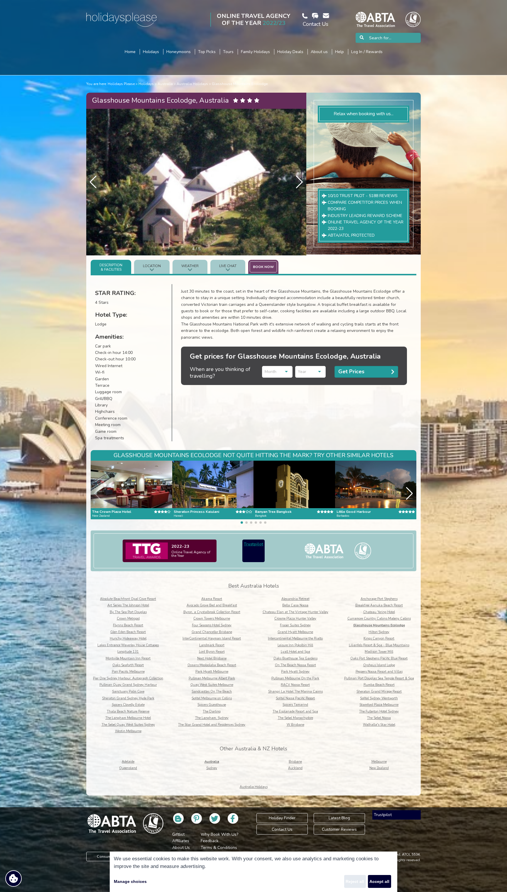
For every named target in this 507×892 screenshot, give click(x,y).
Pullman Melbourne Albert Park (212, 678)
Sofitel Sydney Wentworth (379, 698)
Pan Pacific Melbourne (128, 671)
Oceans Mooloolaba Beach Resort (211, 665)
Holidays (146, 84)
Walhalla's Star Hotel (379, 725)
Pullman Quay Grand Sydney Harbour (128, 685)
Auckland (295, 768)
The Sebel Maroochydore (295, 718)
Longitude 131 (128, 652)
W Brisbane (295, 725)
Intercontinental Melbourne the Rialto (295, 638)
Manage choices (130, 881)
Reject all (355, 881)
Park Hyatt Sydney (295, 671)
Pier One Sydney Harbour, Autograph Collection (128, 678)
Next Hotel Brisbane (212, 658)
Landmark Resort (211, 645)
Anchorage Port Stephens (379, 599)
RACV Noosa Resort (295, 685)
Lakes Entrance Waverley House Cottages (128, 645)
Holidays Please (121, 84)
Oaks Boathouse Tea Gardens (295, 658)
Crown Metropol (128, 618)
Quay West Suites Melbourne (211, 685)
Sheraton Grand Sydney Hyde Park (128, 698)
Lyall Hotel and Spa (295, 652)
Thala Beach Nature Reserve (128, 711)
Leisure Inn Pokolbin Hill (295, 645)
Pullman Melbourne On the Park (295, 678)
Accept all (379, 881)
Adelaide (128, 761)
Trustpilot (253, 544)
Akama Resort (211, 599)
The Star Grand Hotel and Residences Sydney (211, 725)
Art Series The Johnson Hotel (128, 605)
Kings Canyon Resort (379, 638)
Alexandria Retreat (295, 599)
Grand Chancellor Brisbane (212, 632)
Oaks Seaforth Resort (128, 665)
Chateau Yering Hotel (379, 612)
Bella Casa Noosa (295, 605)
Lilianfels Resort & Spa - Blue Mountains (379, 645)
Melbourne (379, 761)
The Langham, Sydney (212, 718)
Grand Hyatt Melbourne (295, 632)
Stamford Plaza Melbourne (378, 705)
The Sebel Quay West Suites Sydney (128, 725)
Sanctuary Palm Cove (128, 691)
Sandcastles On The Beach (212, 691)
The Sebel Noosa (379, 718)
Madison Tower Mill (379, 652)
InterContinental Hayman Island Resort (211, 638)
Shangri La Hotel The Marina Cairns (295, 691)
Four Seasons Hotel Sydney (211, 625)
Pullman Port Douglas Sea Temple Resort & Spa (379, 678)
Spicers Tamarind (295, 705)
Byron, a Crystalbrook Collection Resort (211, 612)
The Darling (212, 711)
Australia (165, 84)
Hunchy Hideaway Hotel (128, 638)
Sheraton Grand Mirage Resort (379, 691)
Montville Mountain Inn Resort (128, 658)
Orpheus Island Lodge (379, 665)
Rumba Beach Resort (379, 685)
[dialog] (253, 872)
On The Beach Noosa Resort (295, 665)
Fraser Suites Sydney (295, 625)
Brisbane (295, 761)
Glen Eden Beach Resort (128, 632)
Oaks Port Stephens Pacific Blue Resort (379, 658)
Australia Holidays (192, 84)
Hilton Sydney (379, 632)
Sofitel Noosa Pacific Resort (295, 698)
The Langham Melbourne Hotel (128, 718)
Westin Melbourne (128, 731)
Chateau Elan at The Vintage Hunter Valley (295, 612)
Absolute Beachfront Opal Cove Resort (128, 599)
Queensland (128, 768)
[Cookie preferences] (13, 878)
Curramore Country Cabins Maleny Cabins (379, 618)
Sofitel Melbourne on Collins (212, 698)
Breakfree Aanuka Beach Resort (379, 605)
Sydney (211, 768)
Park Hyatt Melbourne (211, 671)
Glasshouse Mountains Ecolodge (240, 84)
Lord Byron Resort (212, 652)
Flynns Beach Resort (128, 625)
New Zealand (379, 768)
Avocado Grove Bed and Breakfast (212, 605)
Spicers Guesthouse (211, 705)
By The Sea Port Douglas (128, 612)
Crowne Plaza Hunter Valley (295, 618)
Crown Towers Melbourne (211, 618)
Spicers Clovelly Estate (128, 705)
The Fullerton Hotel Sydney (379, 711)
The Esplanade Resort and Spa (295, 711)
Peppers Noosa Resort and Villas (379, 671)
